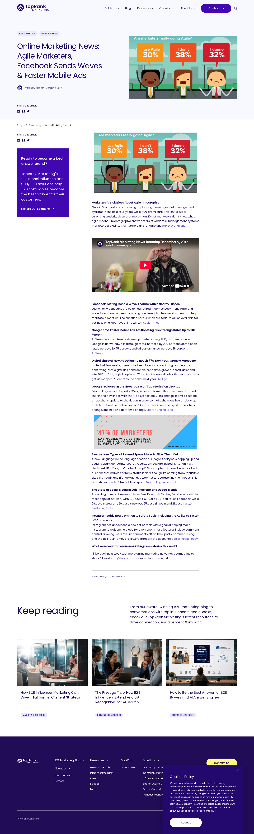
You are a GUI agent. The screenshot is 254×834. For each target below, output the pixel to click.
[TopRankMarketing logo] (33, 7)
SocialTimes (151, 323)
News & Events (49, 33)
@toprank (124, 558)
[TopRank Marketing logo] (28, 761)
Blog (19, 125)
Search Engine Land (160, 410)
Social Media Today (185, 539)
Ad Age (162, 379)
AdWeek (97, 353)
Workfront (178, 226)
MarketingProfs (102, 508)
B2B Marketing (27, 33)
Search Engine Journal (161, 482)
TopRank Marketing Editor (49, 87)
